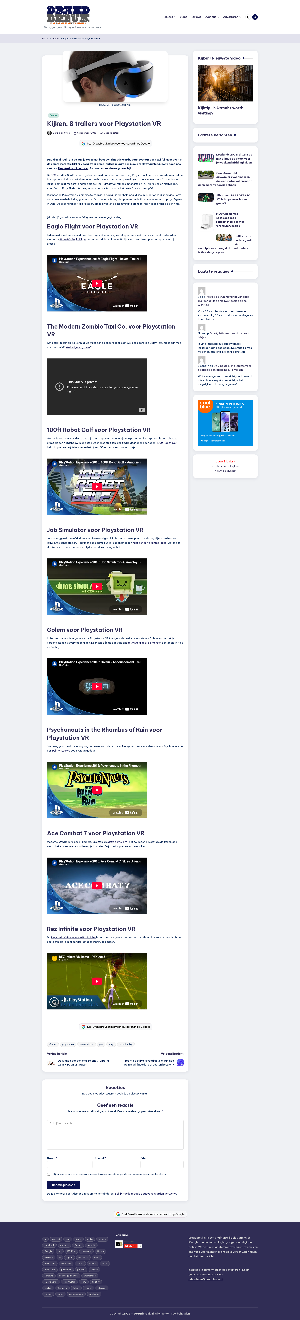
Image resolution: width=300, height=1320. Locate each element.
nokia (104, 1263)
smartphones (51, 1282)
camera (102, 1239)
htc (59, 1251)
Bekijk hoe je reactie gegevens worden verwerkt (145, 1193)
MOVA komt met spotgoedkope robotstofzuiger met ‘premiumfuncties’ (230, 220)
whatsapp (94, 1294)
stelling (48, 1288)
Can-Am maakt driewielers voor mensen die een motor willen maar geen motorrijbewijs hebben (225, 179)
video (60, 1294)
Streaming (62, 1288)
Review (94, 1269)
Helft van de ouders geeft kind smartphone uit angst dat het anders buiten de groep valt (225, 244)
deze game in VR (118, 841)
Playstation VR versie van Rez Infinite (73, 937)
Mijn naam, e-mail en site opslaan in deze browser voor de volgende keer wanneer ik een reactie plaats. (109, 1174)
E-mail (100, 1158)
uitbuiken (102, 1288)
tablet (76, 1288)
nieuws (92, 1263)
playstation (68, 1044)
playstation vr (86, 1044)
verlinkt (48, 1294)
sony (111, 1044)
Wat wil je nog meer (78, 347)
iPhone (100, 1251)
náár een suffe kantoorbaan (150, 542)
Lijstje (69, 1257)
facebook (49, 1245)
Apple (78, 1239)
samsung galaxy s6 (68, 1275)
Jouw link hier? (225, 461)
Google (48, 1251)
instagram (86, 1251)
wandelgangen (76, 1294)
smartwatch (69, 1282)
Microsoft (83, 1257)
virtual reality (126, 1044)
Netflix (80, 1263)
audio (90, 1239)
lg (60, 1257)
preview (81, 1269)
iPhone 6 (49, 1257)
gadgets (64, 1245)
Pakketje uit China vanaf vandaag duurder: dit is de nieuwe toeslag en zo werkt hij (223, 300)
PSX (53, 175)
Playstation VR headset (73, 168)
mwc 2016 (66, 1263)
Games (53, 115)
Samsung (49, 1275)
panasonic (66, 1269)
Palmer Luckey (61, 750)
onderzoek (50, 1269)
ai (45, 1239)
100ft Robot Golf (167, 442)
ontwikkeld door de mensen (144, 642)
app (68, 1239)
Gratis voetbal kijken (225, 466)
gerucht (91, 1245)
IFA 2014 (71, 1251)
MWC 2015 (50, 1263)
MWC (97, 1257)
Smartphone (90, 1275)
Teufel (88, 1288)
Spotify (96, 1282)
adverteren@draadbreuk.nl (205, 1279)
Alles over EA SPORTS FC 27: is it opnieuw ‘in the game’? (233, 199)
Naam (52, 1158)
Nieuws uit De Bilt (225, 470)
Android (56, 1239)
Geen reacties (112, 133)
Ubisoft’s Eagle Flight (73, 239)
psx (101, 1044)
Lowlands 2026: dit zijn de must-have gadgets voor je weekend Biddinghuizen (234, 158)
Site (143, 1158)
